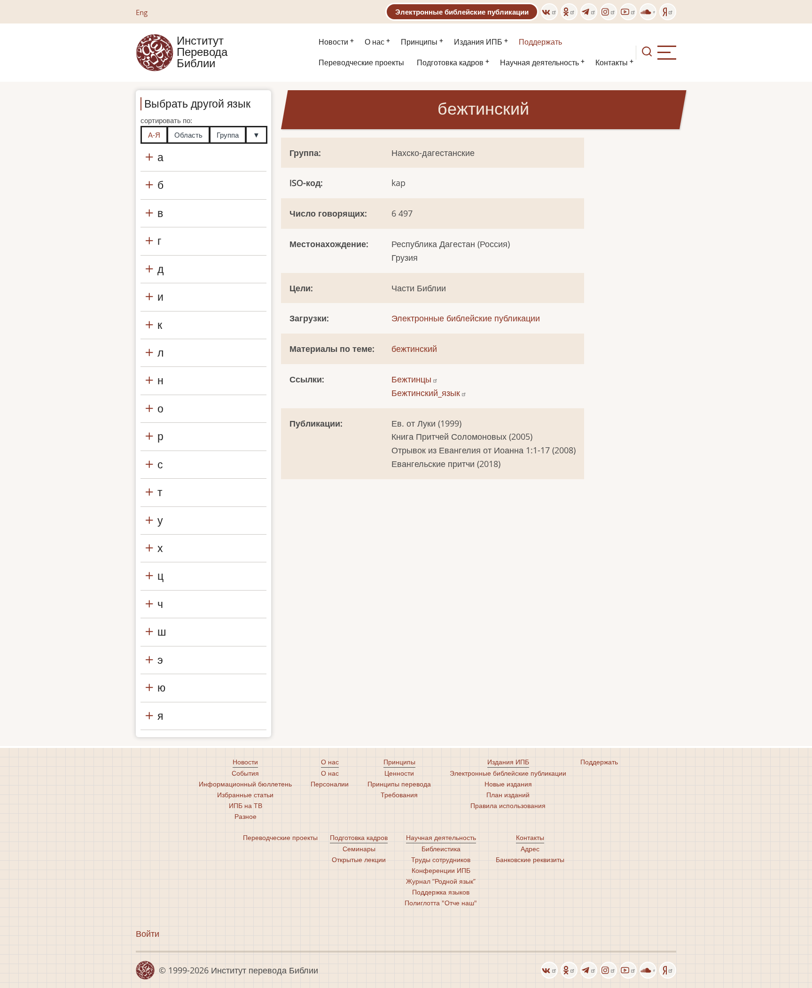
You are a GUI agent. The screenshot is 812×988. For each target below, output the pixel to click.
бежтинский (414, 348)
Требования (399, 794)
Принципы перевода (399, 783)
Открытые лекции (359, 859)
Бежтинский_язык (425, 392)
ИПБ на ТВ (245, 805)
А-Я (154, 135)
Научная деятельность (539, 62)
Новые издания (508, 783)
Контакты (611, 62)
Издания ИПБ (478, 42)
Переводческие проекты (361, 62)
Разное (245, 816)
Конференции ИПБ (441, 870)
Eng (142, 12)
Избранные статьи (245, 794)
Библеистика (441, 848)
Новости (333, 42)
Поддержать (540, 42)
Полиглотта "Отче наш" (441, 902)
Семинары (359, 848)
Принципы (419, 42)
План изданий (508, 794)
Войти (147, 933)
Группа (228, 135)
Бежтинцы (411, 379)
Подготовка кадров (450, 62)
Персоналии (330, 783)
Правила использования (508, 805)
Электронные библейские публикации (462, 11)
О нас (374, 42)
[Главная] (154, 51)
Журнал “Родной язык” (441, 881)
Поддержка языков (440, 891)
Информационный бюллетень (245, 783)
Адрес (530, 848)
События (245, 773)
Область (188, 135)
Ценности (399, 773)
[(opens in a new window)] (549, 11)
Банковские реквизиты (530, 859)
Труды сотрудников (440, 859)
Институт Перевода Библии (202, 53)
